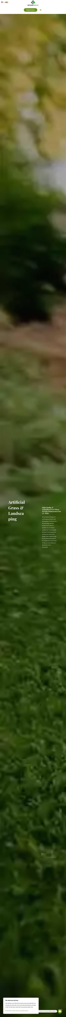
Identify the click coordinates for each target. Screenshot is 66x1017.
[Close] (37, 999)
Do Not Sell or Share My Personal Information (16, 1010)
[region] (21, 1006)
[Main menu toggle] (40, 10)
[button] (30, 10)
